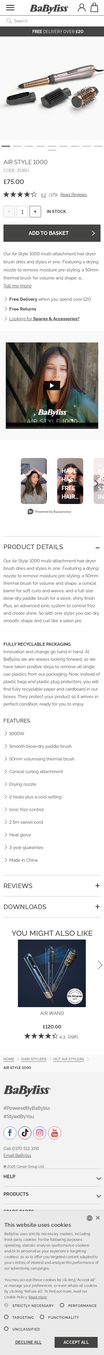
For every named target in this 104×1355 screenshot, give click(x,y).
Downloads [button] (25, 907)
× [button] (97, 1218)
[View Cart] (93, 7)
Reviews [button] (18, 886)
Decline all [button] (28, 1342)
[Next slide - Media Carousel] (96, 483)
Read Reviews (73, 194)
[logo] (27, 1090)
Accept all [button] (76, 1342)
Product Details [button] (33, 547)
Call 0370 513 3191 (21, 1148)
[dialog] (52, 1283)
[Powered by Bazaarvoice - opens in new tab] (49, 512)
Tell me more (17, 286)
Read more (38, 1297)
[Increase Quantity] (35, 211)
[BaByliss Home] (49, 9)
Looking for (44, 318)
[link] (20, 195)
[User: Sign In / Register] (81, 8)
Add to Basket (49, 233)
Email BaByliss (17, 1155)
